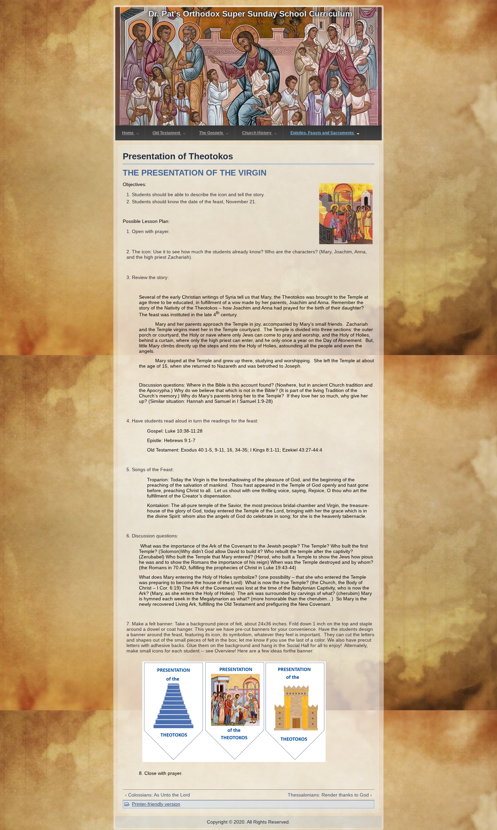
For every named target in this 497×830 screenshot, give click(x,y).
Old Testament (166, 133)
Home (128, 133)
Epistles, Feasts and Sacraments (322, 133)
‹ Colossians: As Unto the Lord (157, 795)
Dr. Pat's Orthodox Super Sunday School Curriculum (250, 13)
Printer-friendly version (156, 804)
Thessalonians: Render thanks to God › (330, 795)
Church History (257, 133)
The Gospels (211, 133)
